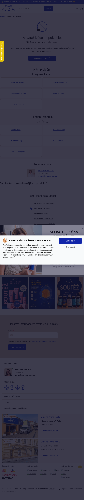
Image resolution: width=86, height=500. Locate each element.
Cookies (31, 255)
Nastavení (70, 247)
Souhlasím (70, 241)
